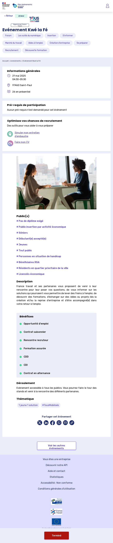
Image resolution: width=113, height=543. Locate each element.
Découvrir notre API (56, 465)
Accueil (5, 61)
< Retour (8, 16)
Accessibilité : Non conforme (56, 482)
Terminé (56, 535)
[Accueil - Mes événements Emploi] (22, 6)
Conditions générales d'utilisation (56, 488)
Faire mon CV (22, 142)
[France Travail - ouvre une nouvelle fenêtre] (56, 512)
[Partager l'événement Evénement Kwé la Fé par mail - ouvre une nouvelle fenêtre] (65, 423)
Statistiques (56, 477)
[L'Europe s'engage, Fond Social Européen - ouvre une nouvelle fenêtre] (56, 501)
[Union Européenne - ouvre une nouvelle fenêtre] (56, 522)
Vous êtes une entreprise (56, 459)
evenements (15, 61)
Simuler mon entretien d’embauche (27, 134)
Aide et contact (56, 471)
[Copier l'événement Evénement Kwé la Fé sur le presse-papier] (71, 423)
